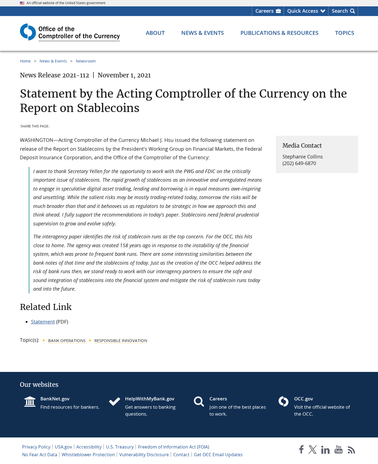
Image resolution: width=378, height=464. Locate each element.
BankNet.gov (54, 398)
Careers (264, 10)
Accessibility (89, 447)
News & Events (53, 61)
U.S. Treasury (120, 447)
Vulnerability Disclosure (144, 455)
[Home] (117, 402)
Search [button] (340, 10)
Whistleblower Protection (88, 455)
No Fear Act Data (39, 455)
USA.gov (63, 447)
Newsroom (86, 61)
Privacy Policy (36, 447)
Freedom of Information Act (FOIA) (173, 447)
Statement (43, 321)
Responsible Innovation (120, 340)
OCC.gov (303, 398)
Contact (181, 455)
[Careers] (201, 402)
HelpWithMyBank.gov (149, 398)
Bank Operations (67, 340)
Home (25, 61)
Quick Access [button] (302, 10)
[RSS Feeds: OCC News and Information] (351, 450)
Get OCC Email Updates (218, 455)
